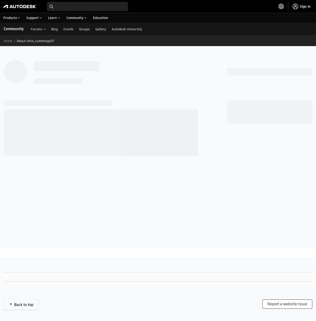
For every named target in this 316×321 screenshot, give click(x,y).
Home (8, 41)
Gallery (100, 29)
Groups (84, 29)
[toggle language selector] (281, 6)
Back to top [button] (24, 304)
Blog (54, 29)
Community (14, 28)
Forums (36, 29)
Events (68, 29)
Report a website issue (287, 304)
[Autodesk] (19, 6)
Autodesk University (127, 29)
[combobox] (87, 6)
